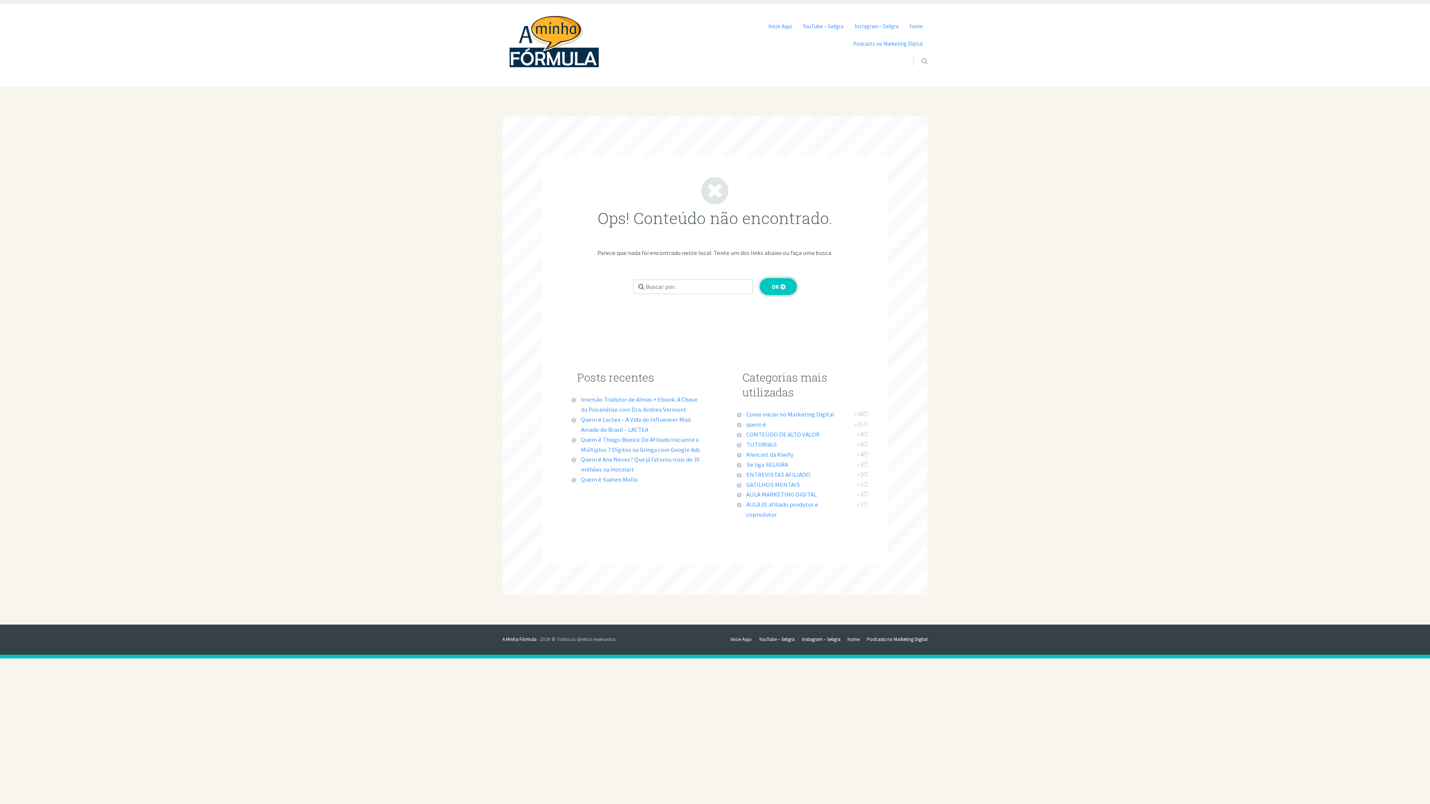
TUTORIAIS (761, 444)
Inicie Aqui (780, 26)
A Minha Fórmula (519, 639)
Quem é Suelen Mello (609, 479)
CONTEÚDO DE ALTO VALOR (783, 434)
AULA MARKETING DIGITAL (781, 494)
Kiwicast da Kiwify (770, 454)
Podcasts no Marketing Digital (888, 43)
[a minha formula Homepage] (554, 43)
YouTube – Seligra (823, 26)
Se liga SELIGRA (767, 464)
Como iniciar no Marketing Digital (790, 414)
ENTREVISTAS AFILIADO (778, 474)
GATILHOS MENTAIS (773, 485)
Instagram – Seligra (877, 26)
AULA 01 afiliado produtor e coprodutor (782, 509)
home (916, 26)
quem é (756, 424)
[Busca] (917, 55)
